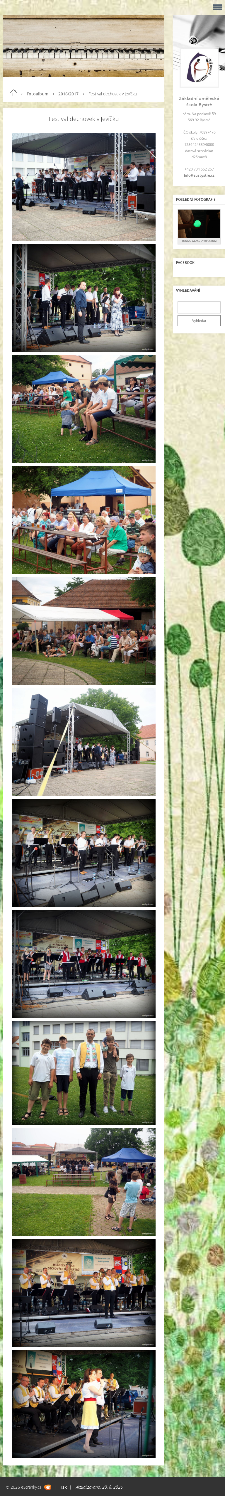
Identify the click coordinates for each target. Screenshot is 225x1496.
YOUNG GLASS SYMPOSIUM (199, 241)
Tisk (63, 1487)
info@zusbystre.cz (199, 175)
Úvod (13, 92)
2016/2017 (68, 94)
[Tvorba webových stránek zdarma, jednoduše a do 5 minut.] (47, 1487)
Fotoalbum (37, 94)
